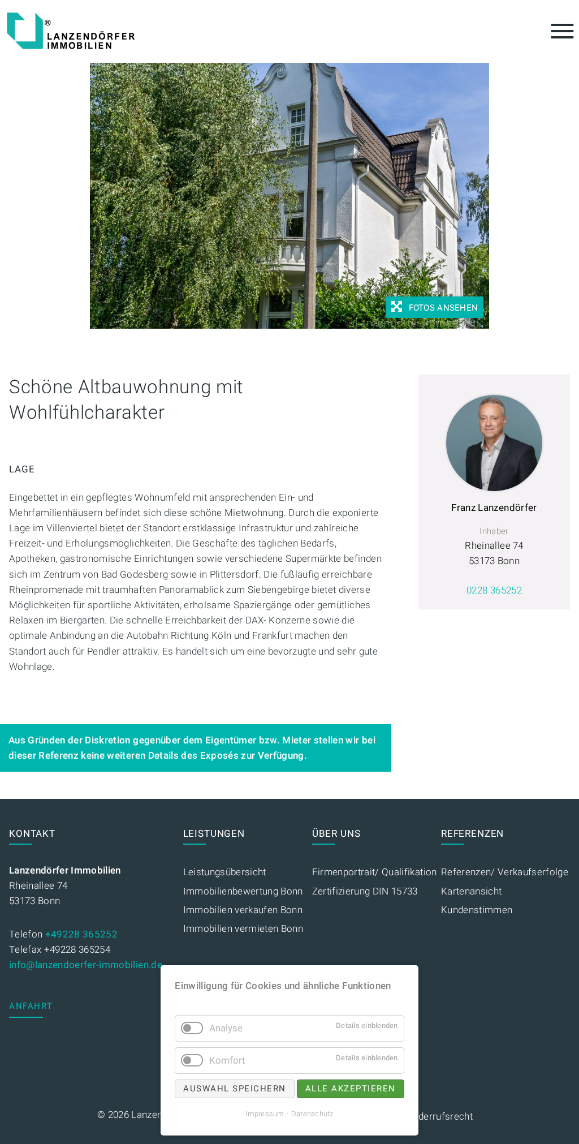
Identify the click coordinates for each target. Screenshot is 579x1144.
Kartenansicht (471, 891)
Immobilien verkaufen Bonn (243, 910)
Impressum (264, 1113)
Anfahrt (31, 1006)
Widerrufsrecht (440, 1116)
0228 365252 (494, 590)
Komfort (227, 1060)
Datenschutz (312, 1113)
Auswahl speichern (234, 1088)
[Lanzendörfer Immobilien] (71, 31)
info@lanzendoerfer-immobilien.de (85, 965)
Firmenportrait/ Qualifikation (374, 872)
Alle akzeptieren (350, 1088)
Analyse (226, 1028)
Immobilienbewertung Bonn (243, 891)
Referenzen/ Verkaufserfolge (504, 872)
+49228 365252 (81, 934)
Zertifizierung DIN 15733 (365, 891)
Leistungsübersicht (224, 872)
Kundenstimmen (476, 910)
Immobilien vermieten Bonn (243, 929)
